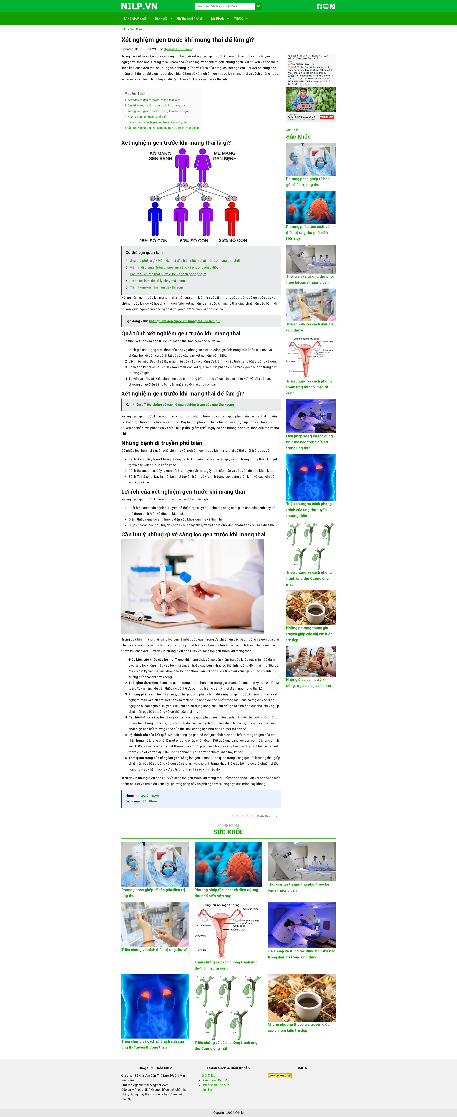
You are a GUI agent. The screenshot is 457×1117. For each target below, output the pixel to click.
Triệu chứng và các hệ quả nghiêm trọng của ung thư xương (189, 404)
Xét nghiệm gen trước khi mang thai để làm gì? (184, 321)
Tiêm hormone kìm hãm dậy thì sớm (156, 287)
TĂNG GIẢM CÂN (135, 18)
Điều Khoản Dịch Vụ (215, 1080)
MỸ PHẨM (218, 18)
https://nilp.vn (148, 795)
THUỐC (239, 18)
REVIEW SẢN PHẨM (189, 18)
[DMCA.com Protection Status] (280, 1075)
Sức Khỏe (149, 801)
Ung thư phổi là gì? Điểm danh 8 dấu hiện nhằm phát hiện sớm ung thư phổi (185, 260)
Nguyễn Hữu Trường (179, 49)
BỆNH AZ (161, 18)
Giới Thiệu (208, 1075)
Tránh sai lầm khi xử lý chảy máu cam (157, 281)
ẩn (141, 93)
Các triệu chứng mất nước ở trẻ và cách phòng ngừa (168, 274)
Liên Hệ (207, 1090)
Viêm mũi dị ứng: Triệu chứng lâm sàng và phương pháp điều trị (176, 267)
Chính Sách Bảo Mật (215, 1085)
